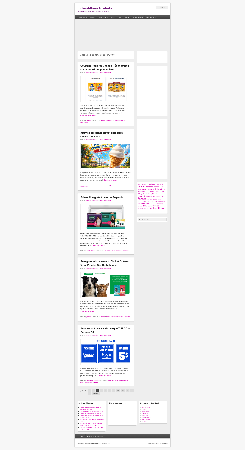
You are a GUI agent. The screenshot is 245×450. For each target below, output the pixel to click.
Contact (81, 436)
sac (139, 204)
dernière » (96, 394)
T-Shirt (145, 206)
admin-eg (95, 72)
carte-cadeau (110, 380)
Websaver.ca (145, 411)
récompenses (161, 201)
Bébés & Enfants (116, 17)
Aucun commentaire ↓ (106, 72)
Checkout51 (145, 415)
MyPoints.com (146, 419)
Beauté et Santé (91, 251)
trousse (156, 206)
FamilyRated (151, 194)
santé (142, 203)
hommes (149, 196)
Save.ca (144, 409)
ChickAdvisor (160, 189)
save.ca (148, 203)
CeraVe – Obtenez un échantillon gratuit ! (91, 411)
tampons (150, 206)
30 (127, 391)
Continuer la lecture (88, 115)
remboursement (114, 316)
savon (153, 203)
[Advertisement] (122, 35)
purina (159, 199)
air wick (139, 184)
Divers (127, 17)
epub (146, 194)
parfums (149, 199)
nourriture (117, 185)
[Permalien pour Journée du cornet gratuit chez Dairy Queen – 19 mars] (105, 170)
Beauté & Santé (103, 17)
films (157, 194)
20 (123, 391)
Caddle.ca (144, 421)
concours (141, 191)
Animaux (92, 17)
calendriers (141, 189)
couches (147, 191)
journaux (158, 196)
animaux (103, 120)
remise (121, 316)
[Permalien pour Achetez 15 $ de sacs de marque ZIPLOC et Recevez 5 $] (105, 366)
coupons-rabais (110, 120)
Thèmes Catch (163, 443)
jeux (154, 196)
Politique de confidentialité (95, 436)
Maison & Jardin (151, 17)
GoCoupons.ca (146, 407)
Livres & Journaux (137, 17)
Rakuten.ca (145, 413)
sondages (140, 206)
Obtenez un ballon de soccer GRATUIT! (91, 413)
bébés (156, 187)
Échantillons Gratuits (95, 7)
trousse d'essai (142, 209)
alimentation (106, 185)
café (161, 187)
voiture (147, 208)
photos (155, 199)
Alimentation (83, 17)
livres (162, 196)
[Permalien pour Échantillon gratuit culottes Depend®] (105, 231)
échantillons (108, 251)
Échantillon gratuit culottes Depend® (102, 197)
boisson (149, 187)
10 (118, 391)
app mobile (160, 184)
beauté (141, 186)
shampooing (159, 204)
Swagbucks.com (146, 417)
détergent (141, 194)
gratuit (117, 120)
